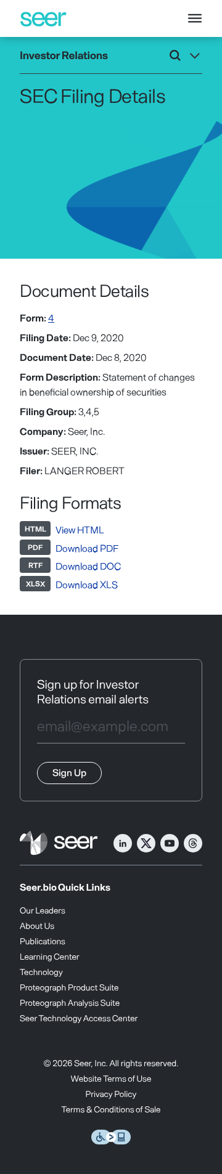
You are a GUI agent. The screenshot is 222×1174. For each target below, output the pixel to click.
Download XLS (87, 584)
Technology (41, 971)
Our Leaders (42, 910)
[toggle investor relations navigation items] (194, 55)
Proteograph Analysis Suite (70, 1002)
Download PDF (87, 548)
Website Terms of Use (111, 1078)
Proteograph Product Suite (69, 987)
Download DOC (88, 566)
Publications (42, 941)
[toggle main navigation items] (194, 18)
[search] (175, 55)
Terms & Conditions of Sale (111, 1109)
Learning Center (50, 956)
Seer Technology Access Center (79, 1018)
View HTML (80, 529)
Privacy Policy (111, 1093)
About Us (37, 925)
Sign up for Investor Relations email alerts (93, 691)
